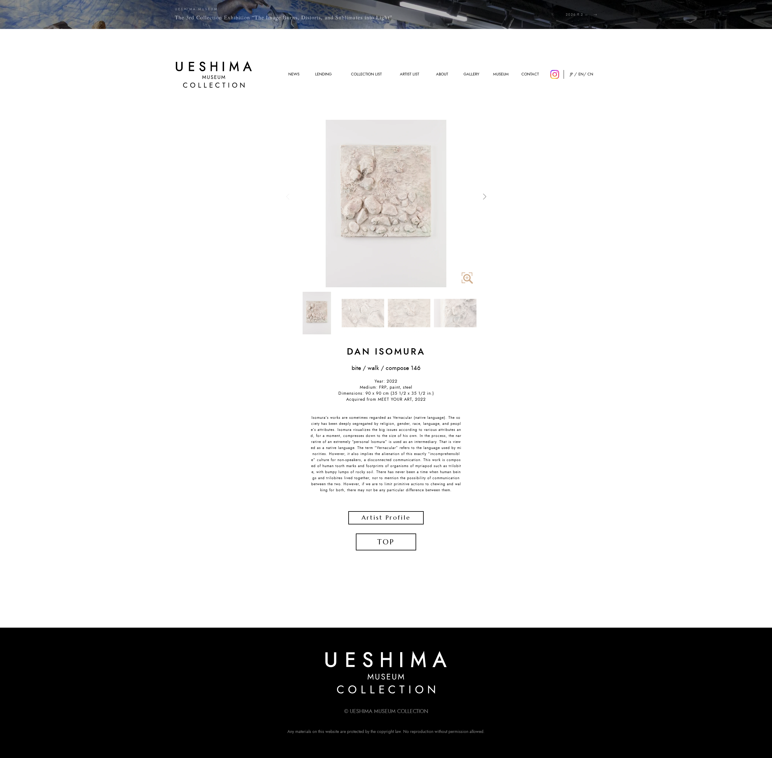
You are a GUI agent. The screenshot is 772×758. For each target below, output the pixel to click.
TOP (386, 541)
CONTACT (530, 74)
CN (590, 74)
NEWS (293, 74)
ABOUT (442, 74)
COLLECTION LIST (366, 74)
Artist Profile (386, 517)
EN (581, 74)
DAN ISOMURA (386, 351)
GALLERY (471, 74)
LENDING (323, 74)
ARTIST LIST (409, 74)
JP (571, 74)
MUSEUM (501, 74)
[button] (484, 196)
